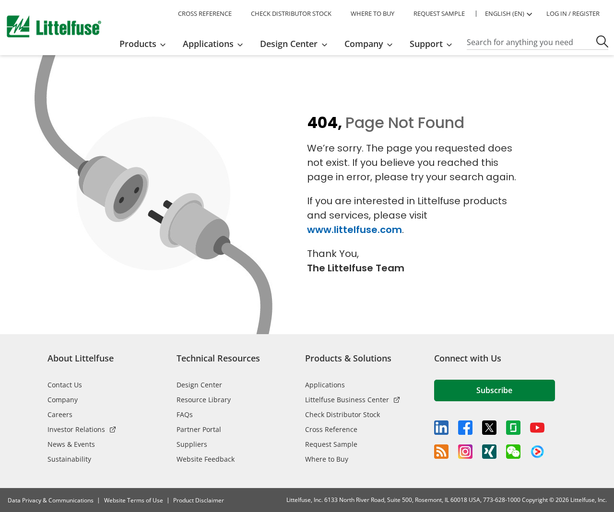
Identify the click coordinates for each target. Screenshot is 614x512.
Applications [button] (208, 43)
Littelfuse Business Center (347, 399)
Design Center (199, 384)
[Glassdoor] (513, 427)
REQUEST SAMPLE (439, 13)
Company (62, 399)
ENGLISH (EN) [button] (504, 13)
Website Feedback (206, 459)
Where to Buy (326, 459)
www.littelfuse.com (354, 229)
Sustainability (69, 459)
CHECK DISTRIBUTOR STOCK (291, 13)
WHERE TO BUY (372, 13)
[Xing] (489, 451)
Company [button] (363, 43)
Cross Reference (331, 429)
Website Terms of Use (133, 500)
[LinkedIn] (441, 427)
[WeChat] (513, 451)
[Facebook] (465, 427)
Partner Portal (199, 429)
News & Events (71, 444)
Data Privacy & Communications (51, 500)
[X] (489, 427)
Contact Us (64, 384)
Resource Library (204, 399)
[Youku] (537, 452)
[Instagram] (465, 451)
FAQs (185, 414)
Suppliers (192, 444)
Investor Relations (76, 429)
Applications (325, 384)
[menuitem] (145, 43)
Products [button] (137, 43)
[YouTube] (537, 427)
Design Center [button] (289, 43)
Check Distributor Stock (342, 414)
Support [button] (426, 43)
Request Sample (331, 444)
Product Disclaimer (198, 500)
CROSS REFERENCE (205, 13)
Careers (59, 414)
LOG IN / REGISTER (573, 13)
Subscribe (494, 390)
